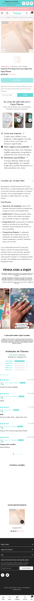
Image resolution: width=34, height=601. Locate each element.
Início (2, 17)
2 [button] (16, 454)
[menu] (2, 13)
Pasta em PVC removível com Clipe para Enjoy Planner (17, 528)
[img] (4, 380)
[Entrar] (27, 13)
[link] (9, 493)
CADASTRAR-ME (26, 568)
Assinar (25, 95)
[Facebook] (2, 575)
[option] (17, 37)
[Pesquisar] (7, 13)
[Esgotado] (22, 522)
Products (8, 17)
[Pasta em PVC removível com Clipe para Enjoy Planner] (17, 517)
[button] (9, 361)
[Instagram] (7, 575)
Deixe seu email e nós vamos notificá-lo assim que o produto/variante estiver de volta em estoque (16, 88)
